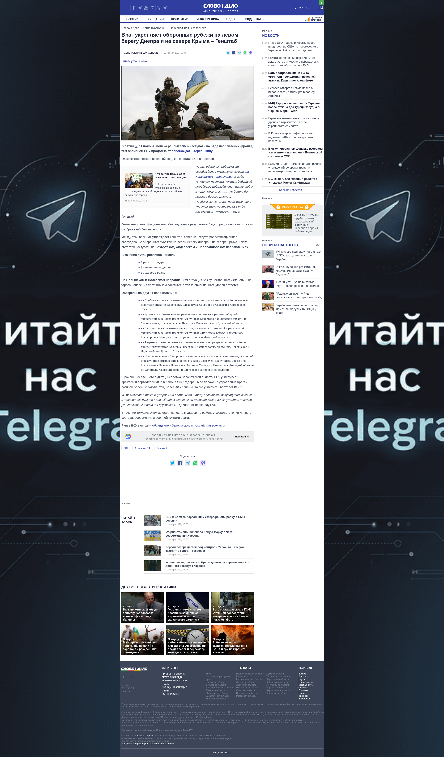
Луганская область (246, 682)
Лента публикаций (154, 28)
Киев (208, 673)
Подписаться (242, 436)
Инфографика (208, 19)
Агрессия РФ (143, 448)
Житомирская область (217, 693)
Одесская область (245, 690)
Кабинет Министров (174, 680)
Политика (303, 690)
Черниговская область (278, 690)
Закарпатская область (217, 696)
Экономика (304, 698)
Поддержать (254, 19)
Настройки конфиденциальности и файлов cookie (147, 743)
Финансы (303, 696)
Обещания (155, 19)
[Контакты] (321, 7)
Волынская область (216, 684)
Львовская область (246, 684)
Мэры (165, 690)
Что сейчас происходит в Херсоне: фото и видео (171, 175)
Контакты (127, 688)
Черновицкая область (277, 693)
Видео (231, 19)
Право (301, 693)
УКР (301, 7)
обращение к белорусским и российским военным (188, 425)
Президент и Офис (173, 674)
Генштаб (162, 448)
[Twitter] (158, 8)
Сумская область (275, 673)
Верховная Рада (172, 677)
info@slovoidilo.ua (222, 752)
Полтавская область (247, 693)
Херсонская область (277, 682)
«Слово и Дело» (144, 735)
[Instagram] (152, 8)
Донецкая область (215, 690)
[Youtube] (146, 8)
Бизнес (302, 673)
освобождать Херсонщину (192, 151)
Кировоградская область (249, 679)
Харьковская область (277, 679)
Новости (129, 19)
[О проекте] (321, 2)
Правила (126, 691)
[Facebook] (133, 8)
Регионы (245, 667)
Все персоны (170, 694)
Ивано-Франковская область (251, 673)
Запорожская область (217, 698)
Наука (301, 679)
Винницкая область (216, 682)
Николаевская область (248, 687)
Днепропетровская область (220, 687)
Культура (303, 676)
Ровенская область (246, 696)
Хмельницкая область (277, 684)
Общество (303, 687)
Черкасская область (277, 687)
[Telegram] (140, 8)
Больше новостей (290, 189)
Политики (179, 19)
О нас (125, 685)
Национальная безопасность (188, 28)
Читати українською (134, 61)
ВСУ (126, 448)
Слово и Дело (130, 28)
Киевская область (245, 676)
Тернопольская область (278, 676)
